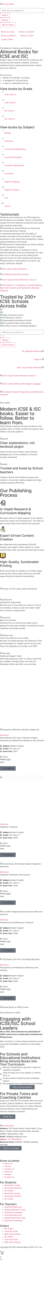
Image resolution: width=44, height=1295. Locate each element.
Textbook (4, 824)
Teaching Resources (13, 1207)
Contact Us (9, 1169)
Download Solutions (13, 1188)
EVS (6, 198)
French (7, 206)
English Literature (12, 190)
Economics (9, 173)
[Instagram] (15, 1153)
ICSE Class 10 (10, 94)
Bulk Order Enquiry (13, 1234)
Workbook (4, 735)
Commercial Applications (15, 149)
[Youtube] (9, 1153)
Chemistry (9, 141)
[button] (9, 32)
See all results (8, 25)
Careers (8, 1166)
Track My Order (11, 1231)
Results (5, 20)
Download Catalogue (14, 1212)
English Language (12, 182)
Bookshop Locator (12, 1185)
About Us (9, 1163)
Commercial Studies (13, 157)
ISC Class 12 (10, 119)
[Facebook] (3, 1153)
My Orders (9, 1190)
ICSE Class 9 (10, 102)
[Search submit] (2, 337)
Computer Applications (14, 165)
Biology (8, 133)
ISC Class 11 (10, 111)
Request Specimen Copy (15, 1209)
